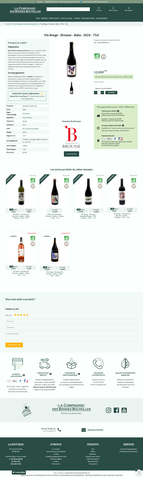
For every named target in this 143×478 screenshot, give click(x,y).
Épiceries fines (93, 461)
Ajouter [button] (21, 227)
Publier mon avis (14, 345)
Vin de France (27, 117)
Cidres (77, 18)
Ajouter (111, 92)
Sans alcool (66, 18)
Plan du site (56, 464)
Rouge (24, 121)
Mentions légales (56, 459)
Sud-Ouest (26, 113)
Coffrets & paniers (93, 459)
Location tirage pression (128, 449)
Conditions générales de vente (56, 456)
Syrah (24, 132)
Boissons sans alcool (93, 456)
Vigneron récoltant (32, 128)
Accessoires (101, 18)
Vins (38, 18)
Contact (56, 461)
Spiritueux (54, 18)
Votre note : (8, 315)
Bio (23, 128)
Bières (44, 18)
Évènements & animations (129, 451)
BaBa (24, 109)
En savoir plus (71, 154)
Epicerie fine (88, 18)
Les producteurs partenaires (56, 451)
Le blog (55, 454)
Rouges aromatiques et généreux (105, 40)
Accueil (8, 24)
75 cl (24, 125)
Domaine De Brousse (29, 106)
